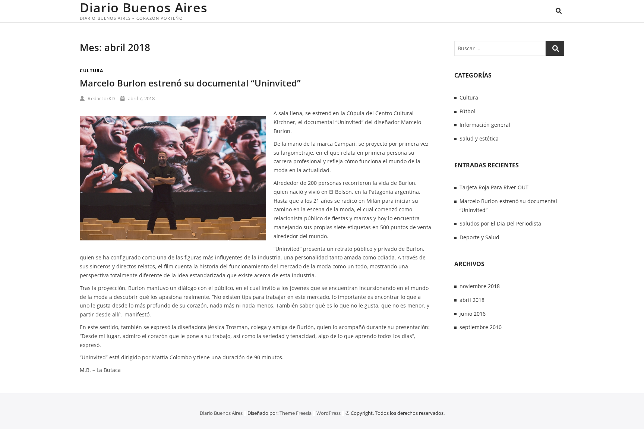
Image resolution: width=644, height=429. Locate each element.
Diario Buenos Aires (144, 7)
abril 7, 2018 (141, 98)
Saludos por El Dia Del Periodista (500, 223)
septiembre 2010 (481, 327)
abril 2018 (472, 299)
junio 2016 (473, 313)
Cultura (91, 70)
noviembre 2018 (480, 286)
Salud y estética (479, 138)
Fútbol (467, 111)
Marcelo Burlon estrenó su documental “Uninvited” (190, 83)
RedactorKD (100, 98)
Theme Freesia (296, 413)
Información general (485, 124)
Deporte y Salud (479, 237)
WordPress (328, 413)
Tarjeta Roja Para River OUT (494, 187)
